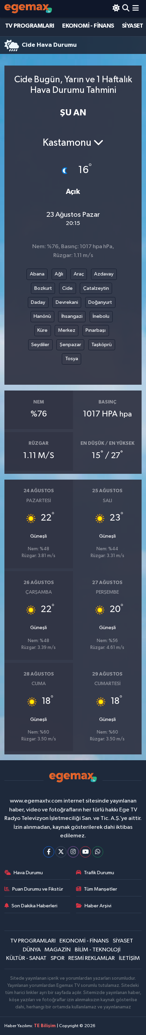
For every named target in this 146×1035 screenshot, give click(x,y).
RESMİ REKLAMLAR (91, 958)
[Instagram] (73, 851)
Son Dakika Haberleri (34, 905)
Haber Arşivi (98, 905)
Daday (38, 302)
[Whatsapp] (97, 851)
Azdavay (103, 274)
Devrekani (67, 302)
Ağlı (59, 274)
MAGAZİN (57, 950)
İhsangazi (72, 316)
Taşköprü (101, 344)
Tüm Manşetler (100, 889)
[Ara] (125, 9)
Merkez (66, 330)
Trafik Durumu (99, 872)
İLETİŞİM (129, 958)
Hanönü (42, 316)
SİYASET (132, 26)
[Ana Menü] (135, 9)
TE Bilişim (45, 1026)
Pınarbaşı (96, 330)
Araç (79, 274)
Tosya (71, 358)
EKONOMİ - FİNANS (88, 26)
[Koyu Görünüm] (116, 9)
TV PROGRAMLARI (29, 26)
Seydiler (40, 344)
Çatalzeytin (96, 288)
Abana (37, 274)
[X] (61, 851)
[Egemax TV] (28, 8)
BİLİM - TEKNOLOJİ (98, 950)
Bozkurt (43, 288)
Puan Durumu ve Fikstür (37, 889)
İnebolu (101, 316)
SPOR (58, 958)
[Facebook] (48, 851)
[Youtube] (85, 851)
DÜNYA (32, 950)
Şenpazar (70, 344)
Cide (67, 288)
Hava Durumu (28, 872)
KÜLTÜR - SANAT (26, 958)
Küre (42, 330)
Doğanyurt (100, 302)
